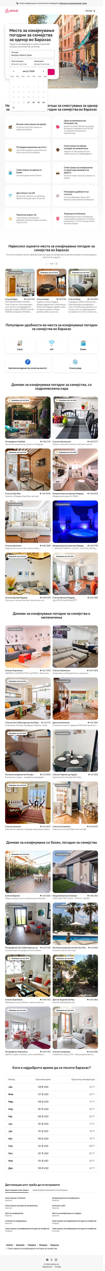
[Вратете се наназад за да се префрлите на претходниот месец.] (14, 71)
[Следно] (56, 264)
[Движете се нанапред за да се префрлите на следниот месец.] (43, 71)
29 (39, 102)
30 (44, 102)
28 (34, 102)
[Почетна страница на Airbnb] (11, 11)
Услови (58, 1267)
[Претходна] (47, 264)
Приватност (47, 1267)
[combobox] (32, 55)
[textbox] (20, 64)
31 (13, 107)
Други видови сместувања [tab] (17, 1190)
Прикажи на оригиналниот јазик (73, 3)
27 (29, 102)
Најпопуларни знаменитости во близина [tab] (50, 1190)
